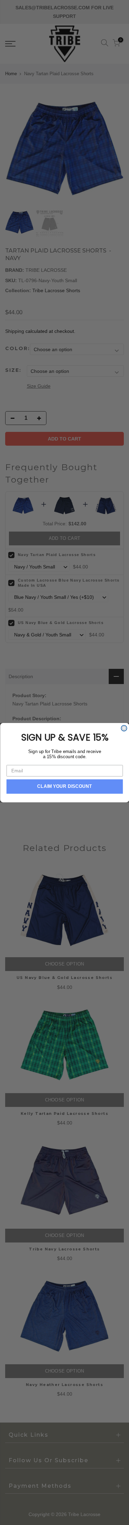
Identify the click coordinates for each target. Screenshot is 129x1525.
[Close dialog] (124, 728)
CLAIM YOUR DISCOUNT (64, 786)
